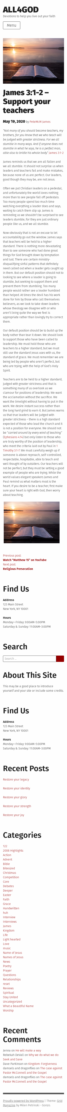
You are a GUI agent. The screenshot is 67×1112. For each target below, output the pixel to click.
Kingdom (9, 930)
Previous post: (25, 558)
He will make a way (28, 1050)
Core (6, 881)
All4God (21, 10)
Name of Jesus (12, 952)
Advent (7, 859)
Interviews (10, 921)
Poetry (7, 966)
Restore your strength (17, 806)
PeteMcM (36, 121)
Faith (6, 899)
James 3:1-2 (56, 153)
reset (6, 984)
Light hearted (11, 939)
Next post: (18, 567)
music (7, 948)
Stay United (10, 997)
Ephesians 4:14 (13, 437)
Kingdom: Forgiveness (42, 1064)
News (6, 961)
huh (5, 913)
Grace (7, 904)
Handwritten (11, 908)
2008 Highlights (13, 850)
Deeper (8, 890)
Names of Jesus (13, 957)
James (46, 121)
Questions (9, 975)
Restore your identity (16, 788)
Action (7, 855)
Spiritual (8, 992)
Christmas (9, 873)
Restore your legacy (16, 779)
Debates (8, 886)
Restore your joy (13, 815)
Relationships (12, 979)
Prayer (7, 970)
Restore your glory (15, 797)
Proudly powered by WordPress (23, 1101)
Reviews (8, 988)
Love (6, 944)
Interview (9, 917)
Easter (7, 895)
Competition (11, 877)
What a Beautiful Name (18, 1006)
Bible (6, 864)
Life (5, 935)
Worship (8, 1010)
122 (5, 846)
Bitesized (9, 868)
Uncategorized (12, 1001)
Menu (11, 25)
